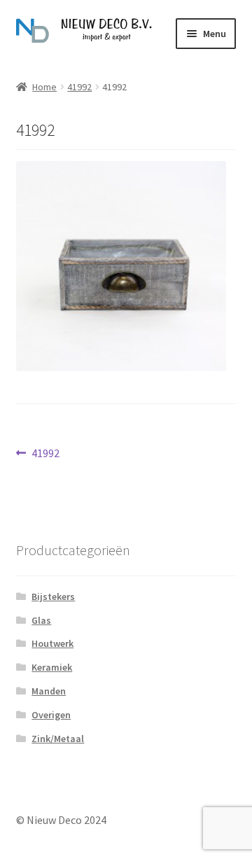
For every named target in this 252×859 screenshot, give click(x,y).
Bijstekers (53, 596)
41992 (79, 87)
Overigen (51, 714)
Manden (48, 691)
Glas (41, 620)
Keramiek (51, 667)
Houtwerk (52, 643)
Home (44, 87)
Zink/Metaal (57, 738)
